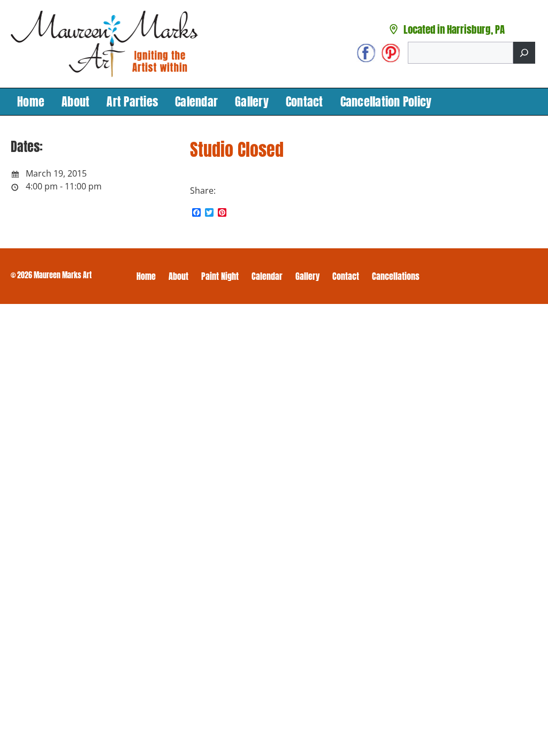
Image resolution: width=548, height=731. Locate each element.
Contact (304, 101)
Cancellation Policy (386, 101)
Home (30, 101)
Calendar (196, 101)
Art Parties (132, 101)
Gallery (252, 101)
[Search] (524, 53)
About (75, 101)
